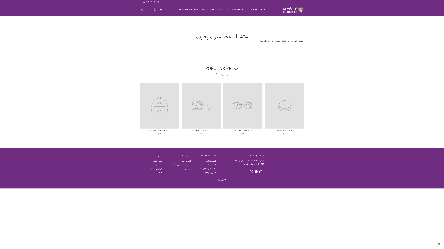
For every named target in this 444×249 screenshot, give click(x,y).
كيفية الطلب (157, 161)
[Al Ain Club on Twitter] (251, 171)
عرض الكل (222, 75)
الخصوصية (212, 165)
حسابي (159, 172)
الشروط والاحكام (210, 172)
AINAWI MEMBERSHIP (188, 10)
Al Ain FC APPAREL (236, 10)
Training (253, 10)
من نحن (188, 169)
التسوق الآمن (211, 161)
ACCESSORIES (208, 10)
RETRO (221, 10)
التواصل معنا (186, 161)
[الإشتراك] (262, 164)
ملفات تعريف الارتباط (208, 169)
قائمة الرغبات (157, 165)
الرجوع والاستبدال (155, 169)
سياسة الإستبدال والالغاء (182, 165)
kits (263, 10)
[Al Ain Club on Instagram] (260, 171)
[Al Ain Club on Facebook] (256, 171)
